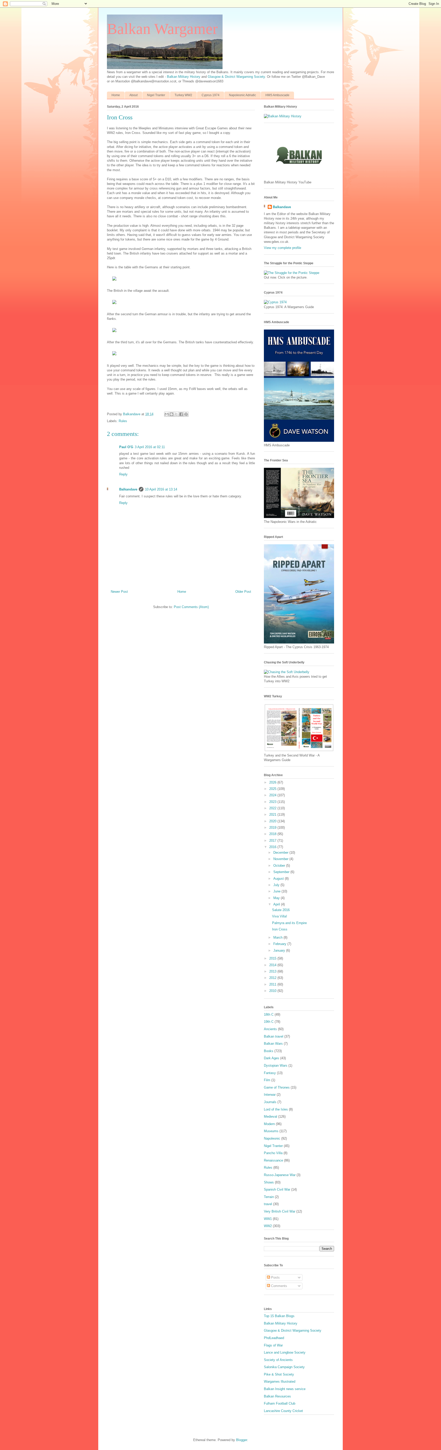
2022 (273, 808)
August (279, 878)
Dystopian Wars (275, 1065)
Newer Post (119, 592)
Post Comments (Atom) (191, 607)
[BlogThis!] (171, 414)
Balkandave (128, 489)
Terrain (269, 1197)
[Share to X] (176, 414)
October (279, 865)
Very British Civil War (279, 1211)
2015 (273, 958)
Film (267, 1080)
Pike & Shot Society (279, 1374)
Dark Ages (271, 1058)
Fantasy (270, 1073)
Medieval (270, 1116)
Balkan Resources (277, 1396)
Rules (123, 421)
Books (268, 1051)
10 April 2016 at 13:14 (161, 489)
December (281, 852)
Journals (270, 1102)
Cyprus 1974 (210, 95)
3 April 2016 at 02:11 (150, 447)
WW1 (268, 1219)
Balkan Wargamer (162, 28)
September (281, 872)
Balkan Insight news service (284, 1389)
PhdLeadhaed (274, 1338)
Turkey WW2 (183, 95)
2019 (273, 827)
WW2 (268, 1226)
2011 (273, 984)
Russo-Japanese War (280, 1175)
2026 (273, 782)
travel (268, 1204)
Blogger (241, 1440)
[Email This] (166, 414)
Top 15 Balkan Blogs (279, 1316)
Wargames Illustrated (279, 1381)
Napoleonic (272, 1138)
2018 (273, 834)
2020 (273, 821)
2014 (273, 965)
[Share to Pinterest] (186, 414)
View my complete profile (282, 248)
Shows (269, 1182)
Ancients (270, 1029)
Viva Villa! (279, 916)
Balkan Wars (273, 1043)
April (277, 904)
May (277, 898)
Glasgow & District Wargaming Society (236, 77)
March (278, 937)
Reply (123, 474)
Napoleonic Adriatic (242, 95)
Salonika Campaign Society (284, 1367)
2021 (273, 814)
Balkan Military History (184, 77)
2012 (273, 978)
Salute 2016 (281, 910)
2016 (273, 847)
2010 (273, 991)
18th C (269, 1014)
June (277, 891)
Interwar (270, 1094)
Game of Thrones (277, 1087)
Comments (278, 1286)
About (133, 95)
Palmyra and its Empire (289, 923)
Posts (275, 1277)
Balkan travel (273, 1036)
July (276, 885)
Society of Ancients (278, 1360)
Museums (271, 1131)
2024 (273, 795)
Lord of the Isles (276, 1109)
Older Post (243, 592)
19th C (269, 1022)
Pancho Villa (273, 1153)
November (281, 859)
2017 (273, 840)
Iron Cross (279, 929)
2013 (273, 971)
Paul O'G (126, 447)
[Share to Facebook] (181, 414)
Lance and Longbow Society (284, 1352)
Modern (269, 1124)
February (280, 944)
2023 (273, 802)
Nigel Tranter (156, 95)
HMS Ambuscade (277, 95)
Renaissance (273, 1160)
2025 (273, 789)
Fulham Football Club (279, 1403)
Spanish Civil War (277, 1189)
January (279, 950)
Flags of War (273, 1345)
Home (116, 95)
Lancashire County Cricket (283, 1411)
